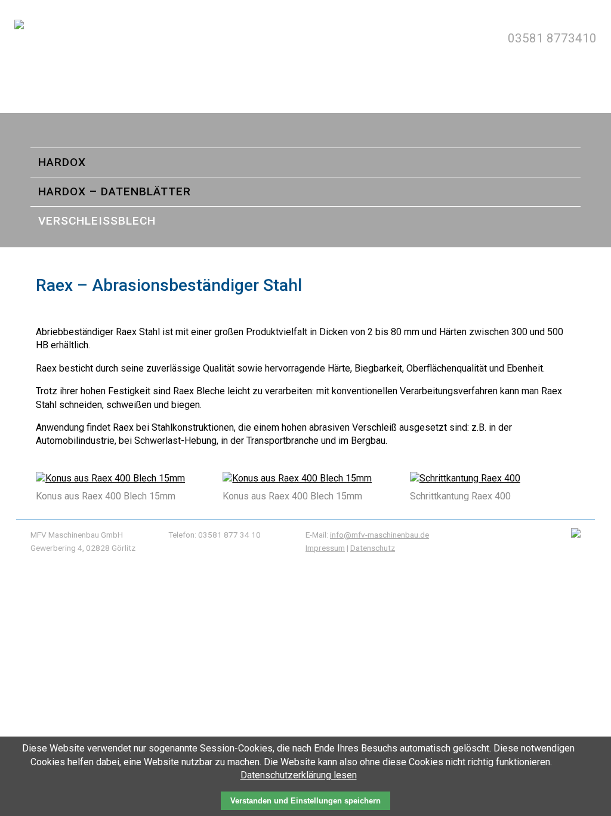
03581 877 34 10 (229, 534)
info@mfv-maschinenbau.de (379, 534)
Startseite (305, 133)
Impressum (325, 548)
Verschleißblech (97, 221)
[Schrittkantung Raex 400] (465, 478)
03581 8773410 (552, 38)
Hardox (62, 162)
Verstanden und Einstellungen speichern (305, 800)
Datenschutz (372, 548)
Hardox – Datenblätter (114, 191)
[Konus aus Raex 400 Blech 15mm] (110, 478)
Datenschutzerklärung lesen (298, 775)
